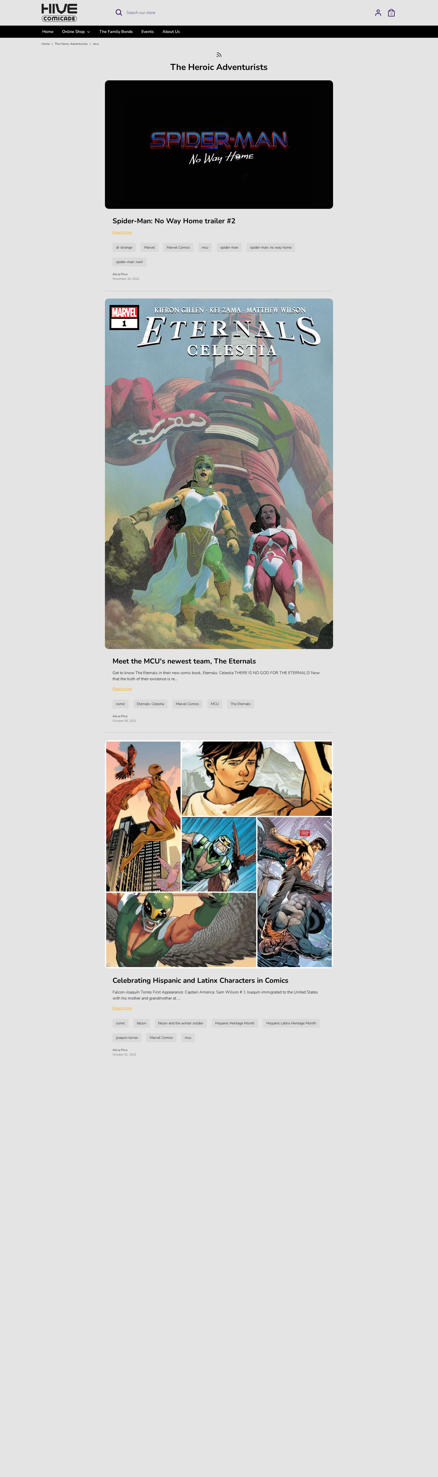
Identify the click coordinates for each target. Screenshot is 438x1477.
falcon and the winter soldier (180, 1023)
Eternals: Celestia (150, 703)
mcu (205, 247)
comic (120, 703)
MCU (215, 703)
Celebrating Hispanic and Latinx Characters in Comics (200, 980)
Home (47, 31)
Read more (122, 232)
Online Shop (74, 31)
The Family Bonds (116, 31)
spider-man (229, 247)
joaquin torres (127, 1037)
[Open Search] (119, 12)
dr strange (124, 247)
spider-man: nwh (129, 262)
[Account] (378, 10)
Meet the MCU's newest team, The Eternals (184, 661)
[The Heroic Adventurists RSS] (219, 54)
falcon (141, 1023)
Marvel (149, 247)
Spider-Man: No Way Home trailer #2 (174, 221)
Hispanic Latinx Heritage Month (291, 1023)
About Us (171, 31)
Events (147, 31)
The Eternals (240, 703)
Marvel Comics (178, 247)
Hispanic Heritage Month (234, 1023)
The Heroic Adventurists (219, 67)
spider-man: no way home (270, 247)
